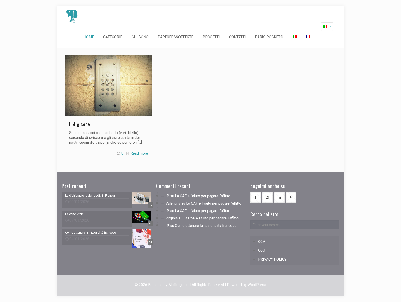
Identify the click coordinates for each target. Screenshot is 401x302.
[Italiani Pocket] (72, 16)
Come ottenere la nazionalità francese (205, 225)
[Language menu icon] (327, 26)
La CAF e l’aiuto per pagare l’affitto (202, 196)
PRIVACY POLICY (272, 259)
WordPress (257, 285)
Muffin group (178, 285)
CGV (261, 241)
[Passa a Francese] (308, 37)
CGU (261, 250)
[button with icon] (255, 197)
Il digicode (79, 123)
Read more (139, 153)
